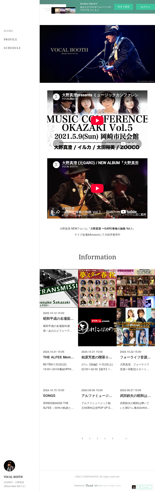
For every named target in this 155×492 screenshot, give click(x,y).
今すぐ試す (124, 6)
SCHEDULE (12, 48)
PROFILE (10, 39)
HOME (8, 31)
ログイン (145, 7)
